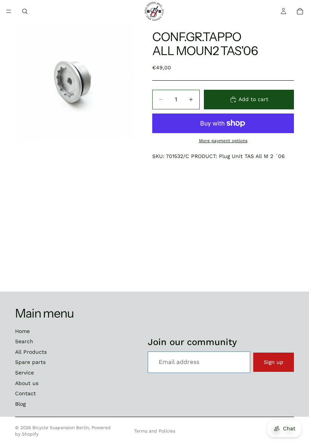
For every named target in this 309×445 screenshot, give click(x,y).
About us (26, 383)
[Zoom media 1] (74, 82)
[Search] (25, 11)
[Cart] (300, 11)
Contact (25, 393)
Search (24, 341)
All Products (31, 352)
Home (22, 331)
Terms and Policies (154, 431)
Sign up (273, 362)
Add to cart (253, 99)
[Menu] (8, 11)
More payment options (223, 140)
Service (24, 373)
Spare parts (30, 362)
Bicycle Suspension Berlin (60, 427)
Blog (20, 404)
